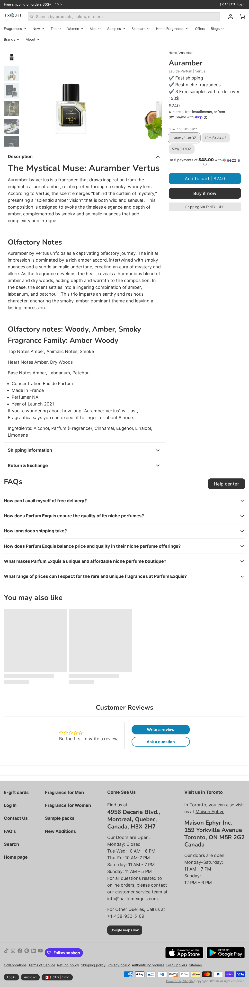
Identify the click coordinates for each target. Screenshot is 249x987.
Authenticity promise (148, 965)
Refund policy (68, 965)
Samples (114, 28)
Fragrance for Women (68, 805)
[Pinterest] (26, 952)
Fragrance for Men (64, 792)
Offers (200, 28)
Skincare (138, 28)
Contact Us (16, 818)
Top (54, 28)
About (30, 39)
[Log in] (228, 16)
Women (73, 28)
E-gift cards (16, 792)
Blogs (215, 28)
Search (11, 844)
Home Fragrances (170, 28)
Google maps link (124, 930)
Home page (16, 857)
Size (183, 129)
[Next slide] (154, 96)
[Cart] (240, 16)
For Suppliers (176, 965)
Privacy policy (118, 965)
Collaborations (15, 965)
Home (173, 52)
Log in (241, 4)
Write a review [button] (161, 729)
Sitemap (195, 965)
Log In (10, 805)
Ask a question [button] (161, 741)
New (36, 28)
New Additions (60, 831)
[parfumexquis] (13, 16)
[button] (205, 162)
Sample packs (59, 818)
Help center (226, 483)
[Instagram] (13, 952)
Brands (9, 39)
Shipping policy (93, 965)
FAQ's (10, 831)
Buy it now (205, 193)
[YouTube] (40, 952)
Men (93, 28)
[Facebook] (20, 952)
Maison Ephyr (210, 811)
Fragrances (13, 28)
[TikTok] (6, 952)
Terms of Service (41, 965)
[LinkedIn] (33, 952)
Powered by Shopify (180, 981)
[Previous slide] (29, 96)
